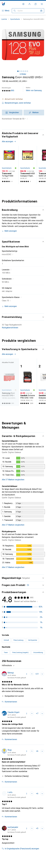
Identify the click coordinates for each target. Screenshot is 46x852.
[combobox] (8, 665)
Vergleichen (14, 112)
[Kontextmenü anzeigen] (27, 674)
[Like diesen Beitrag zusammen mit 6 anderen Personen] (32, 751)
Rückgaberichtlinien (10, 327)
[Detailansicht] (23, 467)
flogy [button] (10, 750)
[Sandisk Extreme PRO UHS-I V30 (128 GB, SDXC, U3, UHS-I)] (27, 382)
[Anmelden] (29, 4)
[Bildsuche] (41, 10)
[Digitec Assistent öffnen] (36, 4)
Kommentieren (11, 702)
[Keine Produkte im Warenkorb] (42, 4)
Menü (7, 10)
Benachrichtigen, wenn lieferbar (18, 103)
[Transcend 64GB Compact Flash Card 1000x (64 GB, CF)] (27, 165)
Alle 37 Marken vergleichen (13, 479)
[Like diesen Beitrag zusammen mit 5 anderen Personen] (32, 828)
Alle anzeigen (7, 141)
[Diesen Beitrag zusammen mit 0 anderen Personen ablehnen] (42, 751)
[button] (23, 99)
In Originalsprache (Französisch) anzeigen (22, 848)
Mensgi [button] (11, 673)
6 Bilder (23, 74)
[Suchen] (14, 11)
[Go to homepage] (3, 4)
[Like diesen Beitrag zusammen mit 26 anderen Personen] (32, 674)
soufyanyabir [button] (13, 827)
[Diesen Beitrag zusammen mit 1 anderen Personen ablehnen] (42, 713)
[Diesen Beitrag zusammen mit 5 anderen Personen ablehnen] (42, 674)
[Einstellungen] (23, 4)
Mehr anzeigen (10, 231)
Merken (35, 112)
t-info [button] (10, 792)
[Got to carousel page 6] (27, 71)
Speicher (4, 19)
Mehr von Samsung (34, 89)
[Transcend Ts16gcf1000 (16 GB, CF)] (9, 165)
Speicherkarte (15, 19)
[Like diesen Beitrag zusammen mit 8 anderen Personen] (32, 713)
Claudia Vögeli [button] (13, 712)
